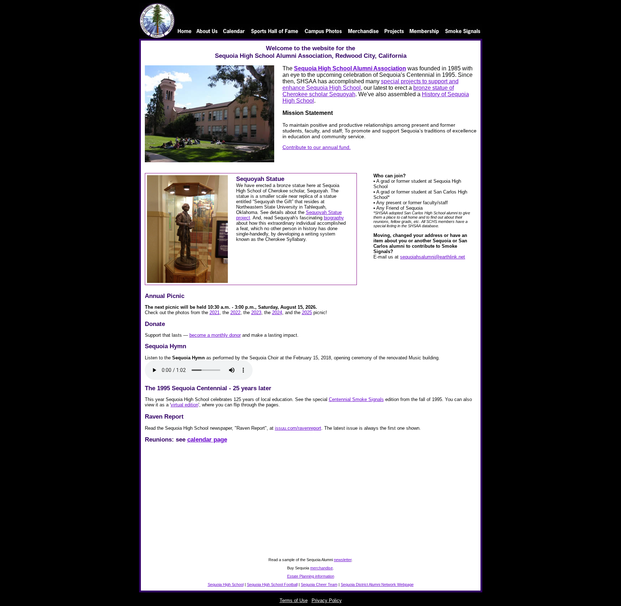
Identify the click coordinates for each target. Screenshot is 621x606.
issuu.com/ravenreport (298, 428)
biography (334, 217)
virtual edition (184, 404)
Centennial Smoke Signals (356, 399)
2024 (277, 312)
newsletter (342, 560)
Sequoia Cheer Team (319, 584)
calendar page (207, 439)
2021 (215, 312)
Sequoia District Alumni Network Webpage (377, 584)
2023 (256, 312)
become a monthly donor (215, 335)
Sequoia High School (226, 584)
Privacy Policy (327, 600)
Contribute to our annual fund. (316, 147)
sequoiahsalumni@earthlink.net (432, 257)
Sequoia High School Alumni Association (350, 68)
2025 (307, 312)
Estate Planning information (310, 576)
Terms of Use (294, 600)
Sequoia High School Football (272, 584)
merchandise (321, 568)
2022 (235, 312)
